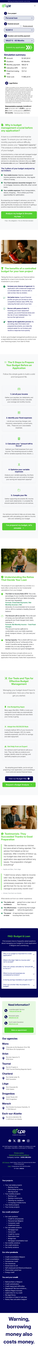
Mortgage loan (13, 1230)
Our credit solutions (12, 1245)
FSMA (9, 1166)
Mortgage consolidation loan (18, 1241)
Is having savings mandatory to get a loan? (17, 980)
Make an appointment (19, 1030)
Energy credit (9, 1272)
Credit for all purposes (16, 1219)
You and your (10, 1277)
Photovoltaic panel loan (13, 1270)
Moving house (13, 1192)
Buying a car (12, 1196)
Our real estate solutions (13, 1227)
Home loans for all (11, 1266)
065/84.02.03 (13, 1018)
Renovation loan (13, 1236)
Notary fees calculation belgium (16, 1299)
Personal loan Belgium (15, 1221)
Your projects (7, 1180)
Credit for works (13, 1234)
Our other (10, 1252)
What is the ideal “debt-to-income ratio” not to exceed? (17, 961)
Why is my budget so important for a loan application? (17, 954)
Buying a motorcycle (15, 1198)
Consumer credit (14, 1223)
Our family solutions (12, 1247)
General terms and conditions (19, 1155)
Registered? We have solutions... (16, 1288)
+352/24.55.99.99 (15, 1011)
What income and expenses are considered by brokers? (14, 974)
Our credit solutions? (10, 1212)
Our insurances (10, 1263)
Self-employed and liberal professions (18, 1268)
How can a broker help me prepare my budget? (16, 985)
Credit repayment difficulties (15, 1286)
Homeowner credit (11, 1261)
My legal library (10, 1295)
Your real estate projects (13, 1185)
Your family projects (12, 1205)
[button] (35, 6)
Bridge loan (12, 1238)
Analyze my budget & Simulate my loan (19, 215)
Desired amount (13, 24)
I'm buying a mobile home (17, 1203)
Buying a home (13, 1187)
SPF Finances (6, 1162)
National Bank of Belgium (13, 1282)
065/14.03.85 (13, 1024)
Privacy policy (19, 1153)
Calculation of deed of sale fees (16, 1297)
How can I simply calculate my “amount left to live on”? (18, 967)
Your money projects (12, 1207)
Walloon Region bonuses (13, 1291)
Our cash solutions (11, 1216)
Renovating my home (15, 1189)
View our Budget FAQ (17, 779)
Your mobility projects (12, 1194)
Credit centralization (12, 1284)
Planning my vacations (16, 1200)
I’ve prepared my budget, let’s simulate (19, 526)
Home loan (12, 1232)
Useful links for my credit (13, 1293)
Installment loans (14, 1225)
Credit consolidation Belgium (15, 1257)
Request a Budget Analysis (18, 785)
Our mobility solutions (12, 1243)
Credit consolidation (12, 1259)
